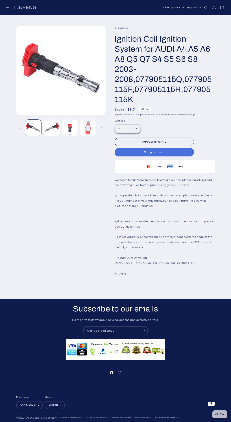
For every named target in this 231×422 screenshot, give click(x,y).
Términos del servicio (120, 418)
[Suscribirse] (143, 330)
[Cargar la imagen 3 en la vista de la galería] (70, 128)
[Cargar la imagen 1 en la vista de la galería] (33, 128)
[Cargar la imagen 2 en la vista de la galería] (51, 128)
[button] (8, 8)
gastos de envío (148, 115)
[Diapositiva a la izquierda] (20, 128)
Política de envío (142, 418)
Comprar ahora (154, 152)
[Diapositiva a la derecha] (102, 128)
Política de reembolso (71, 418)
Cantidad (120, 121)
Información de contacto (166, 418)
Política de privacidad (96, 418)
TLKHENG (29, 418)
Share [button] (122, 274)
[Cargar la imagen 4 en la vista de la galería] (88, 128)
